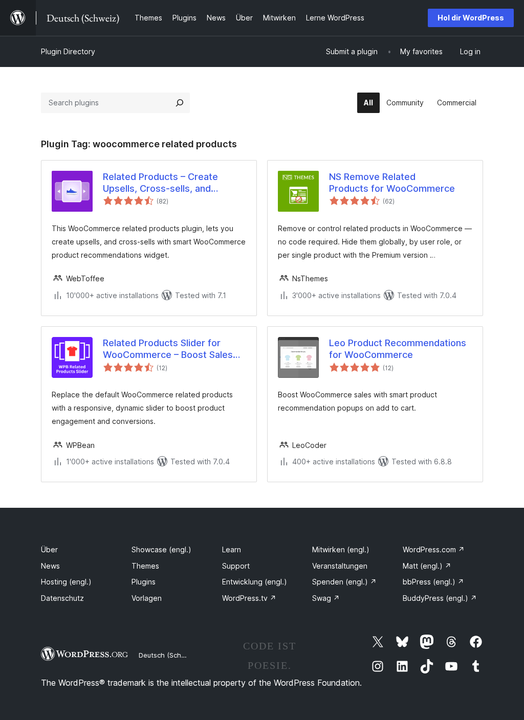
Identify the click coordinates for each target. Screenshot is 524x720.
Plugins (144, 581)
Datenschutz (62, 598)
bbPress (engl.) (433, 581)
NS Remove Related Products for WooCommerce (392, 182)
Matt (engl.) (427, 565)
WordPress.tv (249, 598)
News (50, 565)
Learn (231, 549)
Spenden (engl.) (344, 581)
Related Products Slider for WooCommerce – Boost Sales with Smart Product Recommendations (168, 349)
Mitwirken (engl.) (340, 549)
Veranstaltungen (339, 565)
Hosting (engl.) (66, 581)
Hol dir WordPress (471, 17)
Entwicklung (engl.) (254, 581)
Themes (145, 565)
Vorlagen (147, 598)
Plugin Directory (68, 51)
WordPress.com (434, 549)
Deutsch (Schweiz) (168, 655)
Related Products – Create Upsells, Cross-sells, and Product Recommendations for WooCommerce (169, 183)
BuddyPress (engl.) (440, 598)
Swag (326, 598)
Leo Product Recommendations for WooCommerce (397, 349)
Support (236, 565)
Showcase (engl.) (161, 549)
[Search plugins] (179, 103)
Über (49, 549)
